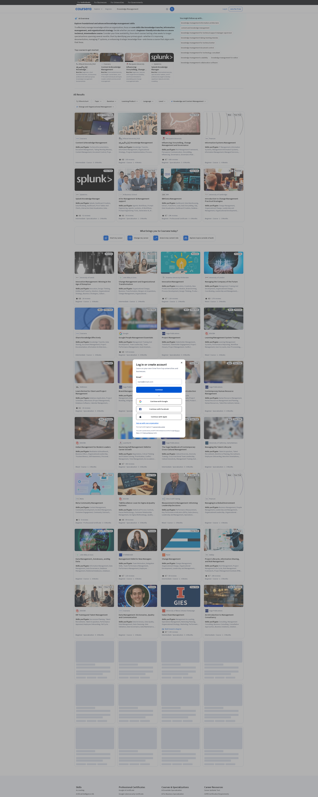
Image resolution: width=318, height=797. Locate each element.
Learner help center (159, 427)
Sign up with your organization (147, 423)
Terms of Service (148, 433)
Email (139, 377)
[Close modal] (181, 362)
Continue (159, 390)
